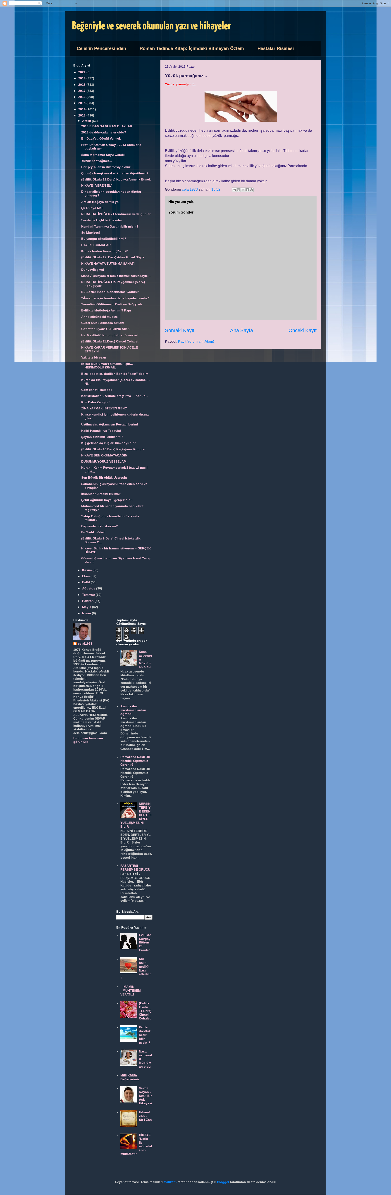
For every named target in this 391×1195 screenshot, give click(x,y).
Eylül (86, 582)
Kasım (87, 570)
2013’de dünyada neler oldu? (103, 132)
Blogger (223, 1182)
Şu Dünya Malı (92, 208)
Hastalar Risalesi (275, 48)
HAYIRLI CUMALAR (96, 245)
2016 (82, 97)
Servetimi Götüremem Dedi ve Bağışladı (111, 304)
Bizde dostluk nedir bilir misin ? (145, 1034)
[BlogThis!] (238, 190)
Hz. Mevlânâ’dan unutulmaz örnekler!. (110, 335)
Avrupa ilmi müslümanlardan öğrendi (133, 710)
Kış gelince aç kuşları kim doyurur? (108, 443)
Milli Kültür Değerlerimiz (129, 1077)
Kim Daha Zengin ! (95, 402)
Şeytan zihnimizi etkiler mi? (102, 437)
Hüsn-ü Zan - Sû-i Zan (145, 1116)
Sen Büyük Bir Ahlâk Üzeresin (104, 477)
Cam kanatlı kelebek (96, 390)
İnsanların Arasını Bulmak (101, 494)
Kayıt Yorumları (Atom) (196, 341)
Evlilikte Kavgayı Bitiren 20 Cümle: (145, 942)
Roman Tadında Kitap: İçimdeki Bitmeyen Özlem (192, 48)
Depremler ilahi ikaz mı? (99, 526)
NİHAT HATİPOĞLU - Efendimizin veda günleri (116, 214)
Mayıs (87, 607)
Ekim (86, 576)
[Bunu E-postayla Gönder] (234, 190)
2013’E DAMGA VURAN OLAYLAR (106, 126)
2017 (82, 91)
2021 (82, 72)
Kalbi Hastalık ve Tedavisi (101, 430)
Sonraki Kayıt (179, 330)
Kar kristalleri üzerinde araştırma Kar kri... (114, 396)
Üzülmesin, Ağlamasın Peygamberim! (109, 424)
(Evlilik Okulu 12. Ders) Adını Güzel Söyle (112, 257)
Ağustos (89, 588)
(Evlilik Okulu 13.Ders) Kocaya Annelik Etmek (116, 179)
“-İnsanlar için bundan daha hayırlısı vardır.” (115, 298)
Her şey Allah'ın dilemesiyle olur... (107, 167)
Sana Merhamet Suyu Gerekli (103, 155)
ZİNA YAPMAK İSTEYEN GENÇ (104, 408)
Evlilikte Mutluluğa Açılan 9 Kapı (106, 310)
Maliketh (170, 1182)
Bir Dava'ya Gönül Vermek (101, 138)
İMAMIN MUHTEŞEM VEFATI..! (130, 990)
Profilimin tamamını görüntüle (88, 740)
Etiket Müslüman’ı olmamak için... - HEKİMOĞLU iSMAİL (108, 365)
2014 (82, 109)
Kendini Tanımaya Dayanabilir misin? (109, 226)
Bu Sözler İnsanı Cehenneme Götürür (109, 292)
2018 (82, 84)
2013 (82, 115)
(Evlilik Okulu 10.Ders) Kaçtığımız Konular (113, 449)
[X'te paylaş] (243, 190)
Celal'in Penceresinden (101, 48)
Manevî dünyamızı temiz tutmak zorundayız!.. (115, 276)
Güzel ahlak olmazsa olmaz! (102, 323)
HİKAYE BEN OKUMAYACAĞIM (104, 455)
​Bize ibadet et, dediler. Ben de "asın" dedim (114, 373)
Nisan (87, 613)
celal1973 (85, 643)
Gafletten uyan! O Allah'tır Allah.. (106, 329)
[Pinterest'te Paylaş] (251, 190)
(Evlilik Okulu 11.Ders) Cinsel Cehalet (109, 341)
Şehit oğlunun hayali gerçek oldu (107, 500)
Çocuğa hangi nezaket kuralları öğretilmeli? (114, 173)
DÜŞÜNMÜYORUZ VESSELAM (103, 461)
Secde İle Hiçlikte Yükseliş (101, 220)
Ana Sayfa (241, 330)
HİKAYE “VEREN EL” (96, 185)
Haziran (88, 601)
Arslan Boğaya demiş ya (100, 202)
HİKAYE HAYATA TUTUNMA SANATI (108, 263)
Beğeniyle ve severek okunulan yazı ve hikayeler (151, 26)
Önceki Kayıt (302, 330)
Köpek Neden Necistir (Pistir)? (104, 251)
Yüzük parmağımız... (96, 161)
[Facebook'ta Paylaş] (247, 190)
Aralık (87, 121)
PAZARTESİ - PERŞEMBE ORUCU (135, 867)
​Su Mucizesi (90, 232)
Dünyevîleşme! (92, 269)
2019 (82, 78)
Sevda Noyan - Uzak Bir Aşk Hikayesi (145, 1095)
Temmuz (89, 594)
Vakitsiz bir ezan (93, 357)
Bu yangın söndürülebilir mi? (103, 238)
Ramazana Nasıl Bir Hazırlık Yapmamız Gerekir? (135, 760)
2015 (82, 103)
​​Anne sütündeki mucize (99, 316)
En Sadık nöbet (93, 532)
